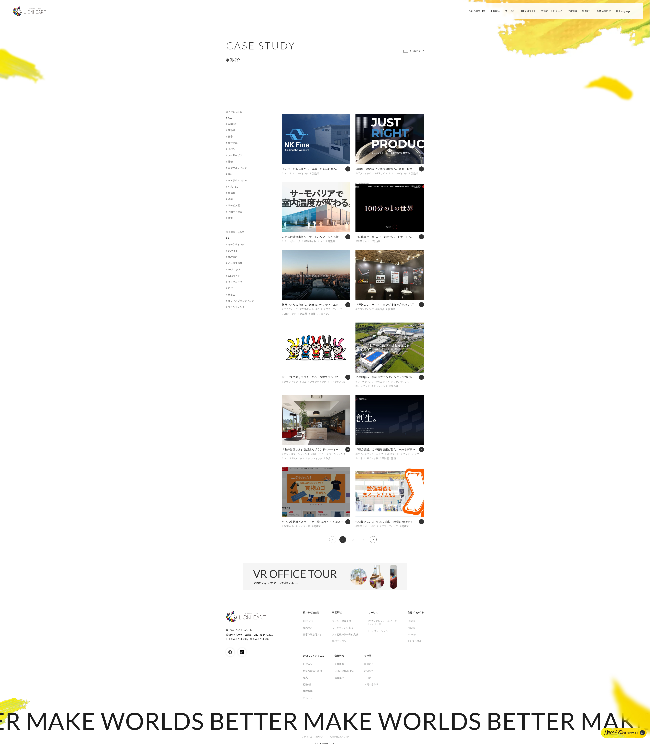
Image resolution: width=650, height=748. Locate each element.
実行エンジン (339, 641)
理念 (305, 677)
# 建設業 (230, 130)
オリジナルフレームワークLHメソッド (382, 622)
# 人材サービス (234, 155)
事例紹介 (587, 11)
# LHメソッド (233, 269)
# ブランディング (235, 307)
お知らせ (369, 670)
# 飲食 (229, 218)
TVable (411, 621)
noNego (412, 634)
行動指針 (307, 684)
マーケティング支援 (342, 627)
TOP (405, 51)
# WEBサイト (233, 275)
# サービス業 (233, 205)
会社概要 (339, 664)
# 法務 (229, 161)
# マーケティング (235, 244)
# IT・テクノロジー (236, 180)
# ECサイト (232, 250)
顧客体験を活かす (312, 634)
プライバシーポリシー (313, 736)
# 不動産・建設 (234, 211)
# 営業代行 (231, 124)
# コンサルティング (236, 167)
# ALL (229, 117)
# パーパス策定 (234, 263)
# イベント (231, 149)
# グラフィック (234, 282)
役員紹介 (339, 677)
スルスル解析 (414, 641)
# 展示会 (230, 294)
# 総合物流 (231, 142)
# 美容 (229, 136)
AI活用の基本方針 (339, 736)
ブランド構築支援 (341, 621)
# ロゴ (229, 288)
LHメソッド (309, 621)
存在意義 (307, 691)
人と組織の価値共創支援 (345, 634)
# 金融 (229, 199)
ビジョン (307, 664)
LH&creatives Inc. (344, 670)
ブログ (367, 677)
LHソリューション (378, 631)
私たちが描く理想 (312, 670)
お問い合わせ (604, 11)
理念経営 (307, 627)
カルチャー (309, 698)
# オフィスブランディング (240, 300)
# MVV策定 (231, 257)
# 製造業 (230, 193)
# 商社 (229, 174)
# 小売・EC (232, 186)
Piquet (411, 627)
